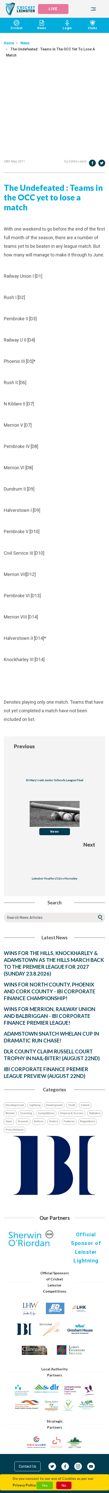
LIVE (53, 9)
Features (69, 1121)
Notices (39, 1121)
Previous (24, 746)
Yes (45, 1485)
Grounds (23, 1121)
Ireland (85, 1105)
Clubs (92, 28)
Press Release (15, 1129)
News (41, 28)
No (64, 1485)
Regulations (87, 1121)
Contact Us (27, 1466)
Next (89, 845)
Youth (71, 1105)
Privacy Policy (24, 1485)
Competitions (46, 1113)
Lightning (35, 1105)
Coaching (26, 1113)
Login (67, 28)
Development (54, 1105)
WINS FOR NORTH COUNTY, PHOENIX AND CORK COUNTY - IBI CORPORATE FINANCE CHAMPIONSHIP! (49, 991)
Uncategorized (15, 1105)
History (53, 1121)
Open (9, 1121)
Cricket (16, 28)
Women (10, 1113)
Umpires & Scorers (71, 1113)
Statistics (95, 1113)
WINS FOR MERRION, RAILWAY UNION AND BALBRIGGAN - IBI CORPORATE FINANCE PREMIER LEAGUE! (49, 1016)
